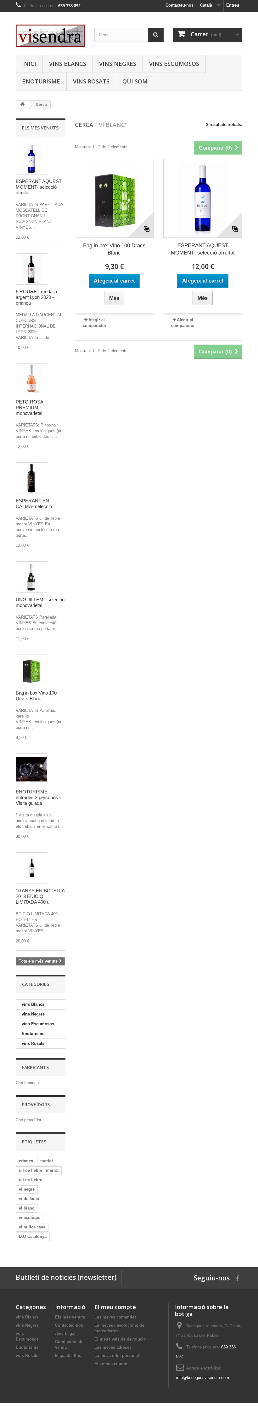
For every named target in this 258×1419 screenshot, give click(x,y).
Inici (29, 63)
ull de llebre (30, 1179)
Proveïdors (36, 1104)
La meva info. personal (116, 1355)
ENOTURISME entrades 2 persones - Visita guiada (38, 797)
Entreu (232, 5)
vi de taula (29, 1198)
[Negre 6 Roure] (31, 269)
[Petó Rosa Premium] (31, 379)
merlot (46, 1161)
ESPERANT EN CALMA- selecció (34, 503)
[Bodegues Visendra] (50, 36)
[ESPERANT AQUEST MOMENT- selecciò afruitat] (31, 159)
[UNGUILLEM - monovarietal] (31, 577)
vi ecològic (29, 1217)
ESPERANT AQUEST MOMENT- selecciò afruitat (39, 187)
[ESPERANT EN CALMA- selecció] (31, 478)
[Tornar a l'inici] (22, 105)
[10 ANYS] (31, 868)
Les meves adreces (113, 1347)
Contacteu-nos (179, 5)
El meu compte (115, 1307)
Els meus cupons (111, 1363)
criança (26, 1161)
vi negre (27, 1189)
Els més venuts (40, 128)
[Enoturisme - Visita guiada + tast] (31, 769)
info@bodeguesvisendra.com (202, 1377)
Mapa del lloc (68, 1355)
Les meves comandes (115, 1317)
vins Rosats (91, 81)
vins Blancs (67, 63)
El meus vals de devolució (120, 1339)
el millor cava (32, 1227)
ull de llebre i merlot (39, 1170)
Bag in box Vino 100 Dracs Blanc (36, 695)
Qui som (135, 81)
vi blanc (26, 1208)
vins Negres (117, 63)
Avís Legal (65, 1333)
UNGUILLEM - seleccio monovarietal (40, 602)
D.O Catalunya (33, 1236)
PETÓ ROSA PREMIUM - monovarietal (29, 407)
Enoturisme (41, 81)
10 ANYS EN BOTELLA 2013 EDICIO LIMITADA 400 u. (40, 896)
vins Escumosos (174, 63)
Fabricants (35, 1067)
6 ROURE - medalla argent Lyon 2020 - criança (36, 297)
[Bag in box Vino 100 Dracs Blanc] (31, 670)
